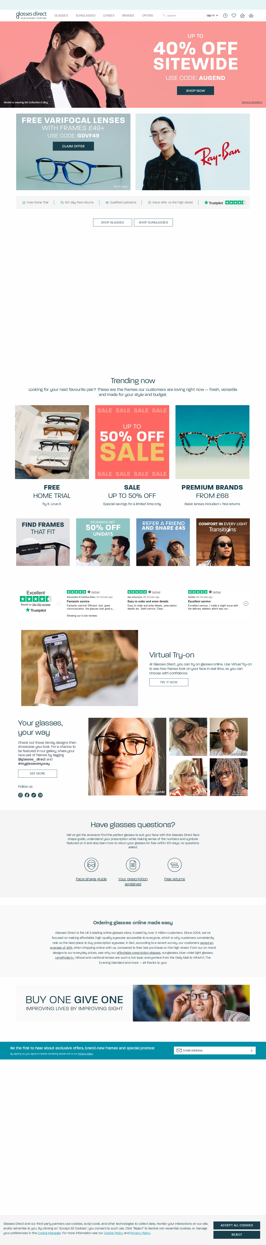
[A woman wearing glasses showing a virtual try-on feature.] (79, 668)
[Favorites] (234, 15)
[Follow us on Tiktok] (33, 795)
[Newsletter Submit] (252, 1050)
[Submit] (164, 15)
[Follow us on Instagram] (20, 795)
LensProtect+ (64, 957)
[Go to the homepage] (31, 15)
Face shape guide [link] (91, 879)
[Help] (225, 15)
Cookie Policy (113, 1233)
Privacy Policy (140, 1233)
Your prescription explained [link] (133, 881)
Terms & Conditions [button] (252, 102)
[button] (112, 222)
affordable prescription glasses (138, 953)
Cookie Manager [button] (49, 1233)
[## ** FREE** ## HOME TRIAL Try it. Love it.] (52, 442)
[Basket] (251, 15)
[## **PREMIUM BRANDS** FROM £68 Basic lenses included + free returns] (212, 442)
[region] (213, 15)
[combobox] (183, 15)
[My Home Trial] (242, 15)
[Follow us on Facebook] (27, 795)
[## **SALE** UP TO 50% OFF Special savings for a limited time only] (132, 442)
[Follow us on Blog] (40, 795)
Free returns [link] (174, 879)
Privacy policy (85, 1053)
